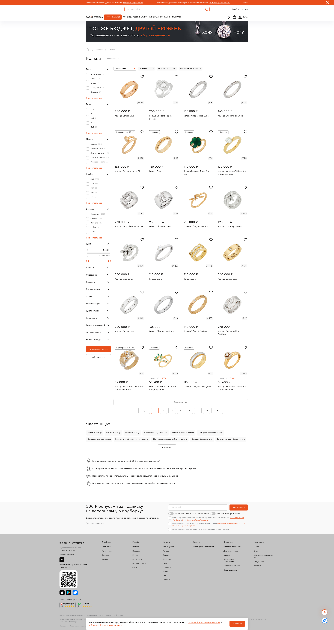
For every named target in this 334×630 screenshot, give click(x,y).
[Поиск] (207, 9)
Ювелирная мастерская (203, 547)
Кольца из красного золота (210, 433)
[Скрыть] (327, 3)
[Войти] (242, 17)
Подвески (167, 567)
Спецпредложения (231, 570)
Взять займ (106, 547)
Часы (165, 576)
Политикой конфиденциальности (204, 622)
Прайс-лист (107, 551)
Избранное (228, 17)
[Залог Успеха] (94, 17)
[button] (167, 69)
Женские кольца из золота (155, 433)
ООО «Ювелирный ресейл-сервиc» (195, 520)
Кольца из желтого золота (99, 439)
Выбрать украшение (100, 3)
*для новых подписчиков (95, 523)
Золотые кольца (95, 433)
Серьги (166, 555)
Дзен (61, 559)
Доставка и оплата (231, 551)
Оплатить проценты (232, 547)
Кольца (166, 551)
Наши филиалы (66, 554)
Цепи (165, 563)
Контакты (258, 566)
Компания (165, 17)
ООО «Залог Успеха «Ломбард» (228, 523)
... (198, 411)
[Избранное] (142, 76)
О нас (134, 567)
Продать (136, 551)
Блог (256, 551)
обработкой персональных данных (106, 625)
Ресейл (136, 17)
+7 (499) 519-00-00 (238, 9)
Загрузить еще (180, 402)
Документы (259, 562)
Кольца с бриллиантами (202, 439)
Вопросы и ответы (231, 566)
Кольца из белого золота (183, 433)
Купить (135, 555)
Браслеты (167, 559)
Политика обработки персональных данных (75, 626)
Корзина (234, 17)
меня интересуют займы (228, 513)
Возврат (227, 555)
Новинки (166, 580)
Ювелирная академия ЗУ (263, 556)
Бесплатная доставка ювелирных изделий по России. (150, 3)
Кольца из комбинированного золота (131, 439)
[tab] (126, 103)
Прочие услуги (139, 563)
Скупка (105, 559)
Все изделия (168, 547)
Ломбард (127, 17)
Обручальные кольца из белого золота (170, 439)
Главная (88, 49)
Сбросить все (98, 357)
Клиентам (154, 17)
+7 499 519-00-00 (67, 550)
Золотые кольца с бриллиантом (231, 439)
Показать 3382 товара (98, 349)
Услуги (144, 17)
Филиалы (176, 17)
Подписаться (238, 507)
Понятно (237, 624)
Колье (165, 572)
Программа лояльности (228, 560)
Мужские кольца (132, 433)
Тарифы (105, 555)
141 (206, 411)
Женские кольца (113, 433)
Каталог (116, 17)
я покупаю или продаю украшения (192, 513)
